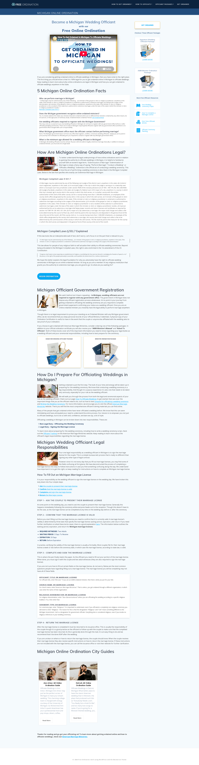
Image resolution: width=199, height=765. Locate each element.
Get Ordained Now (98, 117)
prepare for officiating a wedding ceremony (111, 401)
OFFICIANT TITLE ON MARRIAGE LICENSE (58, 577)
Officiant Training (50, 433)
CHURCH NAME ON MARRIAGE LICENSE (56, 585)
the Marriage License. (51, 495)
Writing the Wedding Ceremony (53, 404)
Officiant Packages (163, 4)
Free (27, 4)
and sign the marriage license (55, 492)
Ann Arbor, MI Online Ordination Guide (53, 684)
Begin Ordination (48, 276)
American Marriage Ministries (74, 737)
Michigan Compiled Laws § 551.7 (49, 109)
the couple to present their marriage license (58, 486)
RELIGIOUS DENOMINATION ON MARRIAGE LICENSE (62, 595)
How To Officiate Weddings (86, 399)
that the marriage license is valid (56, 489)
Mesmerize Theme (120, 760)
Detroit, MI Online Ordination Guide (83, 684)
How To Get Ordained (121, 4)
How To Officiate (143, 4)
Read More (46, 720)
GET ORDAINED (183, 4)
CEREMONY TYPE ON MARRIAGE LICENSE (57, 605)
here (98, 524)
